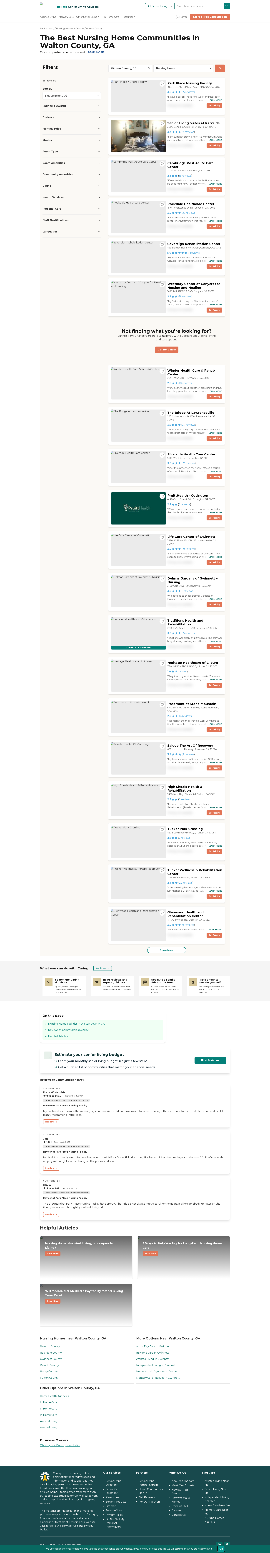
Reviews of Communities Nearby (68, 1029)
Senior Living (47, 28)
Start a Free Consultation (210, 16)
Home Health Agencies (54, 1396)
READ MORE (96, 52)
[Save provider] (162, 84)
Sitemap (111, 1506)
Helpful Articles (58, 1036)
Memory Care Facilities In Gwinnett (158, 1377)
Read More (53, 1253)
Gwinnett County (51, 1358)
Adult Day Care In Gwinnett (153, 1346)
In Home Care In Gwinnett (152, 1352)
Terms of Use (70, 1525)
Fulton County (49, 1377)
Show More (166, 950)
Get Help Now (167, 349)
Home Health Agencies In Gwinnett (158, 1371)
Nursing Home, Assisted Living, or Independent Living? (80, 1248)
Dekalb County (49, 1365)
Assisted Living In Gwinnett (153, 1358)
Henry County (49, 1371)
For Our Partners (149, 1501)
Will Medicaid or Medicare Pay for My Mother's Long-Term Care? (84, 1295)
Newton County (50, 1346)
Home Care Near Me (217, 1505)
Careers (176, 1510)
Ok (221, 1548)
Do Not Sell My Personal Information (115, 1523)
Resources (112, 1497)
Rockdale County (51, 1352)
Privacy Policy (114, 1514)
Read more (51, 1122)
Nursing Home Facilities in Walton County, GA (76, 1023)
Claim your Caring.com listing (61, 1445)
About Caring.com (183, 1481)
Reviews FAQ (180, 1506)
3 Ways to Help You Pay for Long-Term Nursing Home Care (182, 1248)
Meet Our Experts (183, 1485)
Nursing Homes (64, 28)
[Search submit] (220, 68)
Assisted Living (49, 1421)
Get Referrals (147, 1497)
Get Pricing (214, 105)
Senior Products (116, 1501)
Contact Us (178, 1514)
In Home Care (48, 1402)
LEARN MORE (215, 100)
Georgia (79, 28)
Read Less (100, 968)
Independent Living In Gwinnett (156, 1365)
